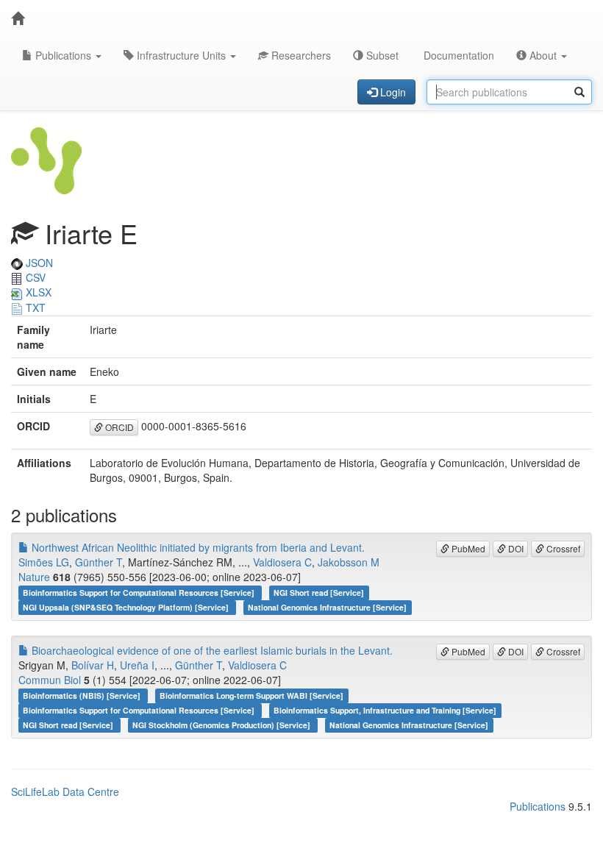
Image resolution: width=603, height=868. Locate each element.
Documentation (457, 55)
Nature (34, 576)
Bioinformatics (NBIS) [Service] (83, 695)
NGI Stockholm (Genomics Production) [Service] (222, 724)
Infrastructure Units (181, 55)
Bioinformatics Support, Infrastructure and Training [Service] (385, 710)
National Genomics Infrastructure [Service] (327, 607)
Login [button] (391, 92)
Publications (63, 55)
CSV (34, 277)
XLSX (37, 292)
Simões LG (43, 562)
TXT (34, 307)
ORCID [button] (118, 427)
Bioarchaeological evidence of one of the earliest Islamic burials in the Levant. (211, 650)
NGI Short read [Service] (319, 592)
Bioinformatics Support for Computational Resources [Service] (140, 592)
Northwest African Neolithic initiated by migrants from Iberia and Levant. (197, 547)
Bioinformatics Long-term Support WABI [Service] (251, 695)
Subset (381, 55)
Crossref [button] (562, 548)
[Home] (17, 18)
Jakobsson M (348, 562)
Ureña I (137, 665)
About (543, 55)
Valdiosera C (282, 562)
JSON (38, 262)
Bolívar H (92, 665)
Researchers (299, 55)
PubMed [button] (467, 548)
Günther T (98, 562)
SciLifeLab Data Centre (65, 791)
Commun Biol (49, 679)
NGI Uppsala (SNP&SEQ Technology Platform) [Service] (127, 607)
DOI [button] (515, 548)
